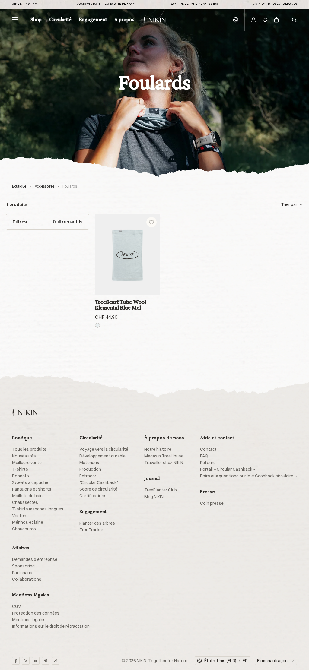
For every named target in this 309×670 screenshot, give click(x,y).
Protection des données (35, 613)
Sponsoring (23, 566)
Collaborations (26, 579)
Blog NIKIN (154, 496)
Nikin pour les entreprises (275, 4)
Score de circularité (98, 489)
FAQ (204, 456)
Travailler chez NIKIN (163, 462)
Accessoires (44, 186)
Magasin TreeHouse (163, 456)
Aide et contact (25, 4)
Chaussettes (25, 502)
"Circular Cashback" (98, 482)
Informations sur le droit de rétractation (51, 626)
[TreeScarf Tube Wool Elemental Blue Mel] (127, 254)
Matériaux (89, 462)
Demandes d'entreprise (34, 559)
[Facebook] (16, 661)
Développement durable (102, 456)
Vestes (19, 515)
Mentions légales (29, 619)
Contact (208, 449)
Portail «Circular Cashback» (227, 469)
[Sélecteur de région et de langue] (235, 19)
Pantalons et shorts (31, 489)
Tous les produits (29, 449)
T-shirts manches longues (37, 509)
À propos (124, 20)
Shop (36, 20)
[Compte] (253, 20)
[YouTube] (36, 661)
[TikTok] (55, 661)
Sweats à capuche (30, 482)
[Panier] (276, 20)
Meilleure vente (27, 462)
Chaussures (24, 529)
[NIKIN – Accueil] (24, 412)
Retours (208, 462)
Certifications (93, 495)
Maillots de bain (27, 495)
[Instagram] (26, 661)
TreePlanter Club (160, 490)
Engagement (93, 20)
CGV (16, 606)
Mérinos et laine (27, 522)
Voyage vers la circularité (103, 449)
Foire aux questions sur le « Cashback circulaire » (248, 476)
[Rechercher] (294, 20)
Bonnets (20, 476)
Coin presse (212, 503)
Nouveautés (24, 456)
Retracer (87, 476)
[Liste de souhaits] (265, 20)
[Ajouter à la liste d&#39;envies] (151, 222)
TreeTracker (91, 530)
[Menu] (15, 20)
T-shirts (20, 469)
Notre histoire (157, 449)
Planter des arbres (97, 523)
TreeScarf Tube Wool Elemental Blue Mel (120, 305)
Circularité (60, 20)
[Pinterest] (45, 661)
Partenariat (23, 572)
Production (90, 469)
